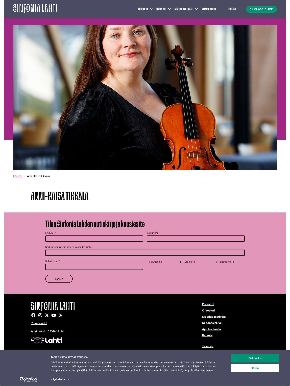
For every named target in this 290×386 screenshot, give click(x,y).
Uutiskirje (156, 262)
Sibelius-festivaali (184, 9)
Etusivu (17, 176)
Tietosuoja (207, 346)
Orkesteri (161, 9)
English (232, 9)
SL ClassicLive (212, 323)
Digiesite (189, 262)
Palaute (207, 335)
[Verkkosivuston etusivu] (35, 9)
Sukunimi (153, 233)
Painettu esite (225, 262)
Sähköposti (52, 261)
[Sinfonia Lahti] (116, 306)
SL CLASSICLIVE (261, 9)
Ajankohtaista (209, 9)
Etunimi (50, 233)
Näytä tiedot (58, 379)
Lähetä (59, 279)
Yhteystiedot (39, 323)
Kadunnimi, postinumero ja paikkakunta (68, 247)
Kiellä (255, 368)
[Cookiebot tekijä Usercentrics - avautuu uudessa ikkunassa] (28, 379)
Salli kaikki (255, 358)
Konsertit (143, 9)
